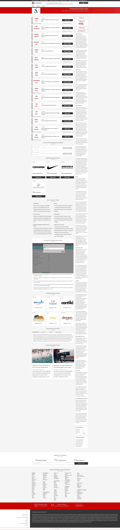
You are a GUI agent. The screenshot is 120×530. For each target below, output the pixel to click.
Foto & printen (79, 483)
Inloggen (81, 2)
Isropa (48, 312)
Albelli (78, 484)
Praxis (33, 486)
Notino (78, 495)
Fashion (55, 489)
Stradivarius (67, 477)
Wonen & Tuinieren (46, 492)
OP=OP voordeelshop (80, 476)
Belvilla (44, 483)
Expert (33, 478)
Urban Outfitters (67, 480)
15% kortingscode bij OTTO (83, 0)
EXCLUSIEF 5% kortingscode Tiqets (54, 0)
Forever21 (55, 494)
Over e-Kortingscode (24, 514)
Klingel (55, 498)
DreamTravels (63, 312)
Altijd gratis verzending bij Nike (44, 0)
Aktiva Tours (34, 297)
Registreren (86, 2)
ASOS (33, 475)
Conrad (33, 476)
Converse (55, 492)
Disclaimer (26, 520)
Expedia (44, 486)
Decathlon (55, 484)
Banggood (66, 489)
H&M (66, 495)
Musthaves (56, 475)
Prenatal (33, 487)
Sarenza (33, 488)
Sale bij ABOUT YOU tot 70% (63, 0)
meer (48, 376)
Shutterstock (79, 485)
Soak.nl (33, 489)
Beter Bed (44, 494)
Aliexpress (66, 487)
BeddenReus (45, 493)
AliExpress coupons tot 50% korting (73, 0)
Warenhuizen (67, 486)
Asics (55, 483)
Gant (54, 496)
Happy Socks (34, 483)
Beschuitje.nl (45, 475)
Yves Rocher (79, 498)
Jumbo (44, 478)
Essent (44, 495)
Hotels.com (45, 487)
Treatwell (78, 496)
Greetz (33, 480)
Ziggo (33, 496)
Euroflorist (33, 477)
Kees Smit (44, 497)
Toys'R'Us (33, 494)
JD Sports (55, 485)
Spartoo (66, 476)
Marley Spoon (45, 479)
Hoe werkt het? (82, 30)
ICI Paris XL (79, 494)
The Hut (78, 479)
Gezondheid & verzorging (81, 489)
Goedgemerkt (34, 479)
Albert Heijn (45, 474)
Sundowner (34, 312)
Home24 (33, 484)
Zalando (66, 483)
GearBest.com (67, 493)
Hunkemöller (34, 485)
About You (33, 474)
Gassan (55, 497)
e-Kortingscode (56, 528)
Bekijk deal (38, 177)
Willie (33, 495)
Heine (66, 494)
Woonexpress (56, 478)
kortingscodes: (37, 0)
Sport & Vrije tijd (57, 480)
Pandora (66, 474)
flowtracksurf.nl (81, 17)
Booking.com (45, 484)
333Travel (48, 297)
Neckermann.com (80, 475)
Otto (78, 477)
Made (55, 474)
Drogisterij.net (79, 492)
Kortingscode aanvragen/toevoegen (22, 517)
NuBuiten (55, 476)
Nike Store (55, 486)
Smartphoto (79, 486)
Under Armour (56, 487)
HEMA (66, 496)
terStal (66, 478)
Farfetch (55, 493)
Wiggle (44, 489)
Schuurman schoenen (68, 475)
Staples (33, 492)
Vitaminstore (79, 497)
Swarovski (33, 493)
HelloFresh (44, 477)
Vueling (44, 488)
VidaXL (78, 480)
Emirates (44, 485)
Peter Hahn (79, 478)
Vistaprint (78, 487)
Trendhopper (56, 477)
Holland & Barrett (80, 493)
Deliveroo (44, 476)
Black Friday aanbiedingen (24, 523)
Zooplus (33, 497)
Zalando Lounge (67, 484)
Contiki (62, 297)
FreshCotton (56, 495)
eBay (66, 492)
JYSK (44, 496)
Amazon (66, 488)
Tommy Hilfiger (67, 479)
